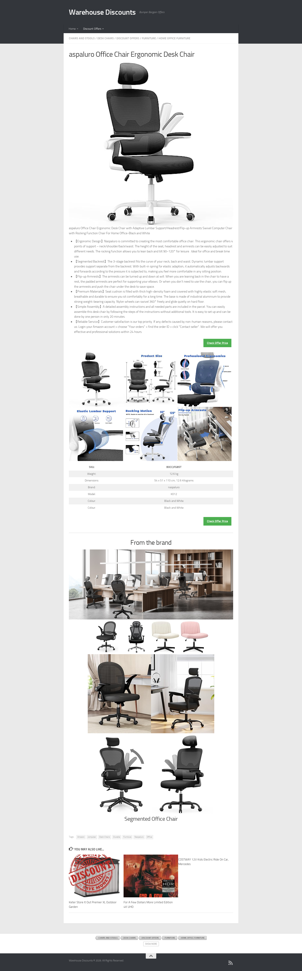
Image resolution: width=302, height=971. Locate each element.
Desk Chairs (105, 38)
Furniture (149, 38)
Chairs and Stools (82, 38)
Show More (151, 944)
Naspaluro (139, 837)
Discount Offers (92, 28)
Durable (116, 837)
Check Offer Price (217, 343)
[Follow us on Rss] (230, 962)
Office (149, 837)
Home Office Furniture (174, 38)
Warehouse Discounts (102, 12)
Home (72, 28)
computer (92, 837)
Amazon (80, 837)
